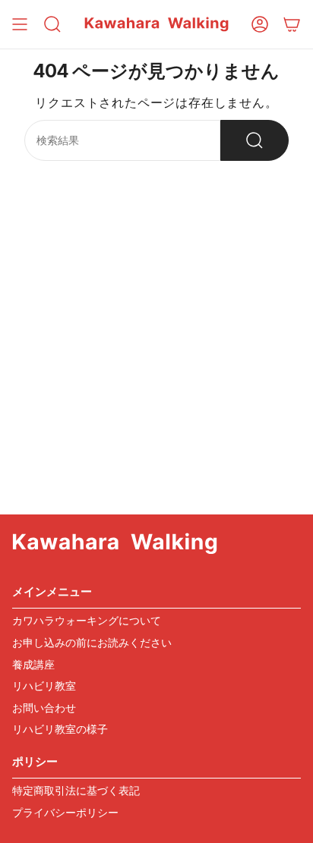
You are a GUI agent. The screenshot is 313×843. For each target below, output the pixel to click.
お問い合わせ (44, 707)
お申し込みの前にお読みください (92, 642)
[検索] (254, 140)
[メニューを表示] (20, 24)
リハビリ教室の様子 (60, 728)
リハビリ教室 (44, 685)
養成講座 (33, 664)
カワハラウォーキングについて (86, 620)
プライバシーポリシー (65, 812)
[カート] (292, 24)
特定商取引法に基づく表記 (76, 790)
